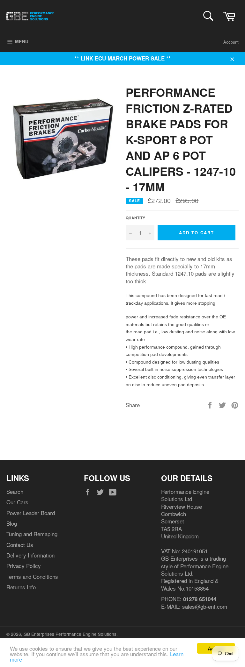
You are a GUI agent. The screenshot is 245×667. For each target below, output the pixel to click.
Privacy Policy (23, 566)
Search (14, 491)
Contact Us (19, 545)
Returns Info (21, 587)
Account (231, 42)
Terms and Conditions (32, 576)
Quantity (135, 218)
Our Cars (17, 502)
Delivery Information (30, 555)
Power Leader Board (30, 513)
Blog (11, 523)
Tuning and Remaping (31, 534)
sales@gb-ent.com (204, 606)
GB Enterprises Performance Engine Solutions (70, 634)
